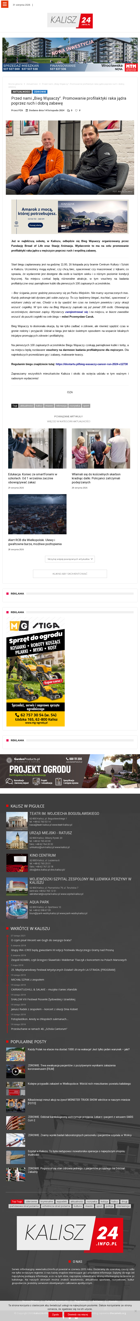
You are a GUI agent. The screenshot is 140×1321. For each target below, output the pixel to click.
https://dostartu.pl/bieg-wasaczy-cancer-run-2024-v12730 (92, 364)
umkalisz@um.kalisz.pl (42, 847)
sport (86, 405)
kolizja (104, 1201)
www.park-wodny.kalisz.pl (73, 913)
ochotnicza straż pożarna (56, 1206)
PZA (20, 110)
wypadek (62, 1201)
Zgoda (55, 1314)
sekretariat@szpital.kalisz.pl (45, 894)
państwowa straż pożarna (24, 1206)
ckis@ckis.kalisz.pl (40, 869)
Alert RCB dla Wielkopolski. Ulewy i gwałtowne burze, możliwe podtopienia (35, 542)
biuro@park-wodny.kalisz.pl (44, 913)
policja (109, 1206)
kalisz (39, 405)
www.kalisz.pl (62, 847)
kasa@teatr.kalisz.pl (41, 824)
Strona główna (15, 84)
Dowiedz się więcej (78, 1314)
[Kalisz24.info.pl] (70, 13)
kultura (78, 1206)
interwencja (123, 1206)
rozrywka (75, 405)
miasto (49, 405)
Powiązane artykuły (68, 416)
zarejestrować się (76, 311)
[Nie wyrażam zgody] (135, 1311)
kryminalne (47, 1201)
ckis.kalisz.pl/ (57, 869)
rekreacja (61, 405)
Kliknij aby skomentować (70, 573)
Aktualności (32, 84)
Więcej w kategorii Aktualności (68, 421)
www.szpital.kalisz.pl (72, 894)
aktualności (26, 405)
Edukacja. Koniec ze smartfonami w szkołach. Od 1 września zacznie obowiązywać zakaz (32, 478)
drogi (124, 1201)
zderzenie (31, 1201)
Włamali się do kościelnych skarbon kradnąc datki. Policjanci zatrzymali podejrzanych (96, 478)
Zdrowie (40, 91)
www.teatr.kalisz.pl (62, 824)
